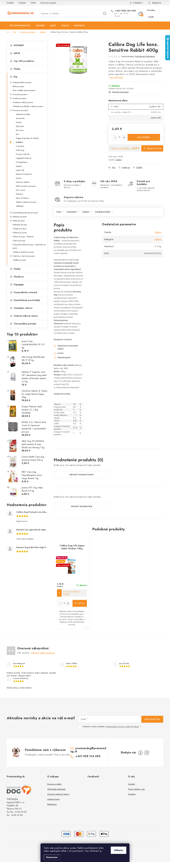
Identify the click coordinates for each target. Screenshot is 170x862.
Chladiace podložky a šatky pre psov (28, 106)
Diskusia (85, 211)
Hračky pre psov (19, 98)
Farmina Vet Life (22, 154)
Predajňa (22, 2)
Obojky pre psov (19, 228)
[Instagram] (147, 753)
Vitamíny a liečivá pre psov (24, 256)
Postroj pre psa (19, 240)
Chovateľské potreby (25, 323)
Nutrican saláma (22, 182)
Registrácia (156, 2)
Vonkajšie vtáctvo (23, 308)
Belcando (20, 126)
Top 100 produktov (24, 61)
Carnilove (20, 146)
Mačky (17, 268)
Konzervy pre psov (20, 110)
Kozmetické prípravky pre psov (25, 212)
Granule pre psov (20, 94)
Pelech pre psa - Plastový (23, 236)
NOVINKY (19, 45)
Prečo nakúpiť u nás (136, 789)
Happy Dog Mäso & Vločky (27, 138)
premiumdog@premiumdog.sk (88, 749)
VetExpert (20, 206)
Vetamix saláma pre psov (26, 202)
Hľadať (105, 13)
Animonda (20, 118)
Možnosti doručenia (120, 92)
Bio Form (20, 130)
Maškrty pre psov (20, 216)
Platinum (19, 194)
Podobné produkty (102, 211)
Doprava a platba (54, 784)
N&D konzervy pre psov (26, 186)
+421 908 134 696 (125, 10)
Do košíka (144, 137)
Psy (15, 76)
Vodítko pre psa (19, 260)
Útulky (33, 2)
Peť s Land (20, 190)
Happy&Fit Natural (23, 158)
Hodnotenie (71, 211)
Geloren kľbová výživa (26, 315)
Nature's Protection (24, 174)
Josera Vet (20, 170)
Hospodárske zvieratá (25, 292)
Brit (17, 134)
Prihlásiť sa (152, 719)
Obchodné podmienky (56, 789)
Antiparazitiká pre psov (22, 82)
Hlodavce (19, 276)
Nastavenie (52, 857)
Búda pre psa (18, 86)
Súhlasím (118, 850)
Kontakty (10, 2)
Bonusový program (48, 2)
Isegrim (19, 166)
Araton (19, 122)
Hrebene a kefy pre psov (23, 102)
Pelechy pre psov (20, 232)
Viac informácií (116, 77)
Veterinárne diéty (23, 114)
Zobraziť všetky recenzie (43, 652)
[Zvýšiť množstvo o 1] (124, 137)
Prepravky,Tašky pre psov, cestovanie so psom (29, 246)
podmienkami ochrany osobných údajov (122, 726)
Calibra (19, 142)
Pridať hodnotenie (82, 474)
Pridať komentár (81, 506)
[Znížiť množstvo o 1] (115, 137)
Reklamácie (52, 804)
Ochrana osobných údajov (58, 794)
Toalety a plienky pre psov (23, 252)
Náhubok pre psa (20, 224)
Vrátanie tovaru (53, 799)
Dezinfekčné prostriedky (27, 300)
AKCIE (17, 53)
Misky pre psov (19, 220)
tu (100, 850)
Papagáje (19, 284)
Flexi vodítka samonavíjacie (24, 90)
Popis (58, 211)
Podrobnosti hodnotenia (145, 56)
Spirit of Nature (22, 198)
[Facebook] (140, 753)
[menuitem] (20, 26)
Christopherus (21, 162)
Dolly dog (20, 150)
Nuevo (18, 178)
